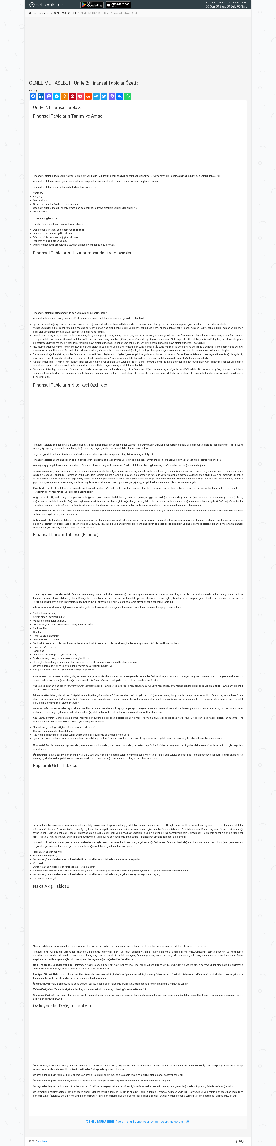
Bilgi (241, 1141)
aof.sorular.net (41, 13)
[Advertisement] (138, 46)
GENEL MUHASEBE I (65, 13)
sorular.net (43, 1141)
